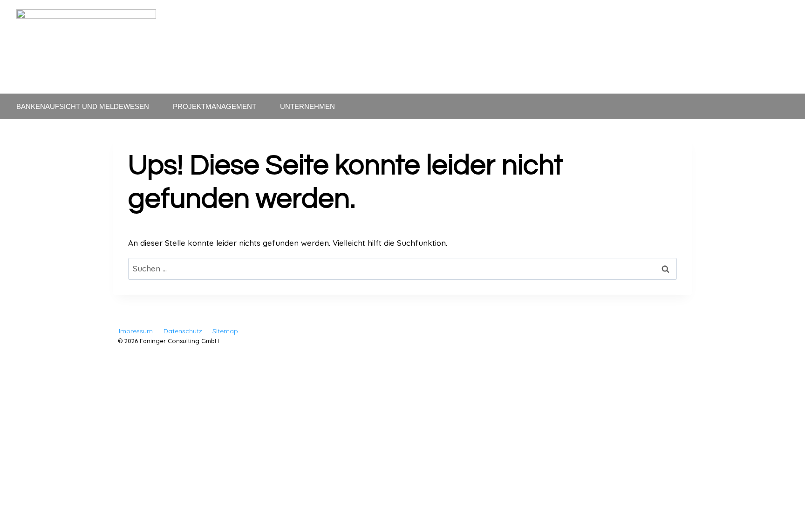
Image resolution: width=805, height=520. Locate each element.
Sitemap (225, 331)
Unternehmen (307, 106)
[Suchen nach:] (402, 268)
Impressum (136, 331)
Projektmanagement (214, 106)
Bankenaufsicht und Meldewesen (82, 106)
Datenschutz (183, 331)
